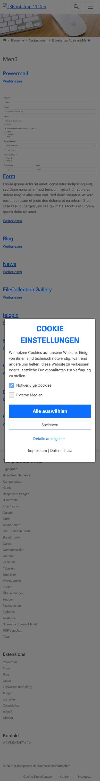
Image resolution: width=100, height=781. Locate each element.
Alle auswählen (50, 411)
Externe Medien (29, 395)
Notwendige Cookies (33, 385)
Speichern (50, 425)
